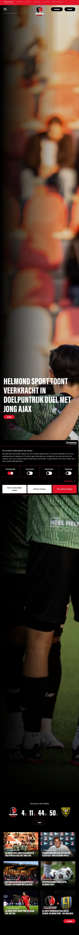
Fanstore (46, 1)
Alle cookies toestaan (64, 489)
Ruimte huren (9, 3)
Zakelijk (28, 1)
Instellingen (68, 481)
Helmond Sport (8, 1)
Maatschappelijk (57, 1)
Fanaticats (37, 1)
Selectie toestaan (39, 489)
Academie (20, 1)
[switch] (30, 473)
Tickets (39, 822)
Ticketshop (57, 9)
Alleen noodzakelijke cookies (14, 489)
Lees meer (9, 417)
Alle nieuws (69, 921)
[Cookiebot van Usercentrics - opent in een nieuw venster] (68, 443)
